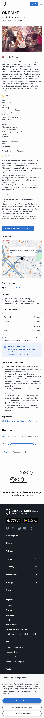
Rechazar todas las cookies (22, 707)
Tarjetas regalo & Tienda (16, 629)
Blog (8, 619)
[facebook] (7, 528)
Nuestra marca (12, 624)
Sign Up (34, 4)
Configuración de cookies (22, 713)
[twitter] (13, 528)
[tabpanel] (22, 477)
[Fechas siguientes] (40, 436)
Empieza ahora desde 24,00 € (18, 228)
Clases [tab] (6, 452)
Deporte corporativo (14, 647)
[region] (22, 696)
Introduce (11, 349)
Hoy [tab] (3, 436)
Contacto (10, 615)
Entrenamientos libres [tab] (21, 452)
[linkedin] (24, 528)
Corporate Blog (12, 657)
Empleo (9, 605)
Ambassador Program (15, 661)
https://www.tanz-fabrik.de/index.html (22, 421)
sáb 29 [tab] (29, 436)
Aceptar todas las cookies (22, 701)
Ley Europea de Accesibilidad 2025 (21, 634)
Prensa (9, 610)
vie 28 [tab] (24, 436)
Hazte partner (12, 652)
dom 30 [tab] (36, 436)
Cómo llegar (16, 253)
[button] (22, 543)
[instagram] (19, 528)
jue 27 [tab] (19, 436)
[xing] (30, 528)
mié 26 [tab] (13, 436)
